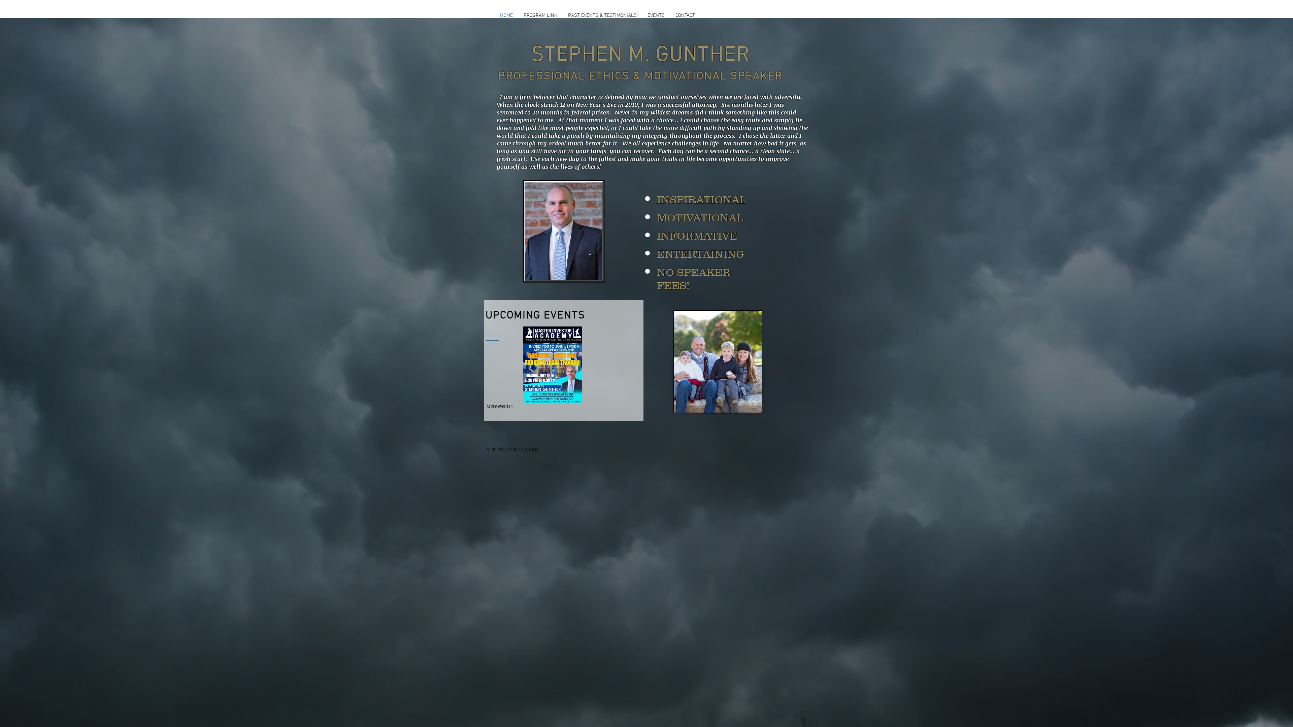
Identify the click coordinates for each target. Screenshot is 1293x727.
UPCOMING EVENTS (535, 315)
